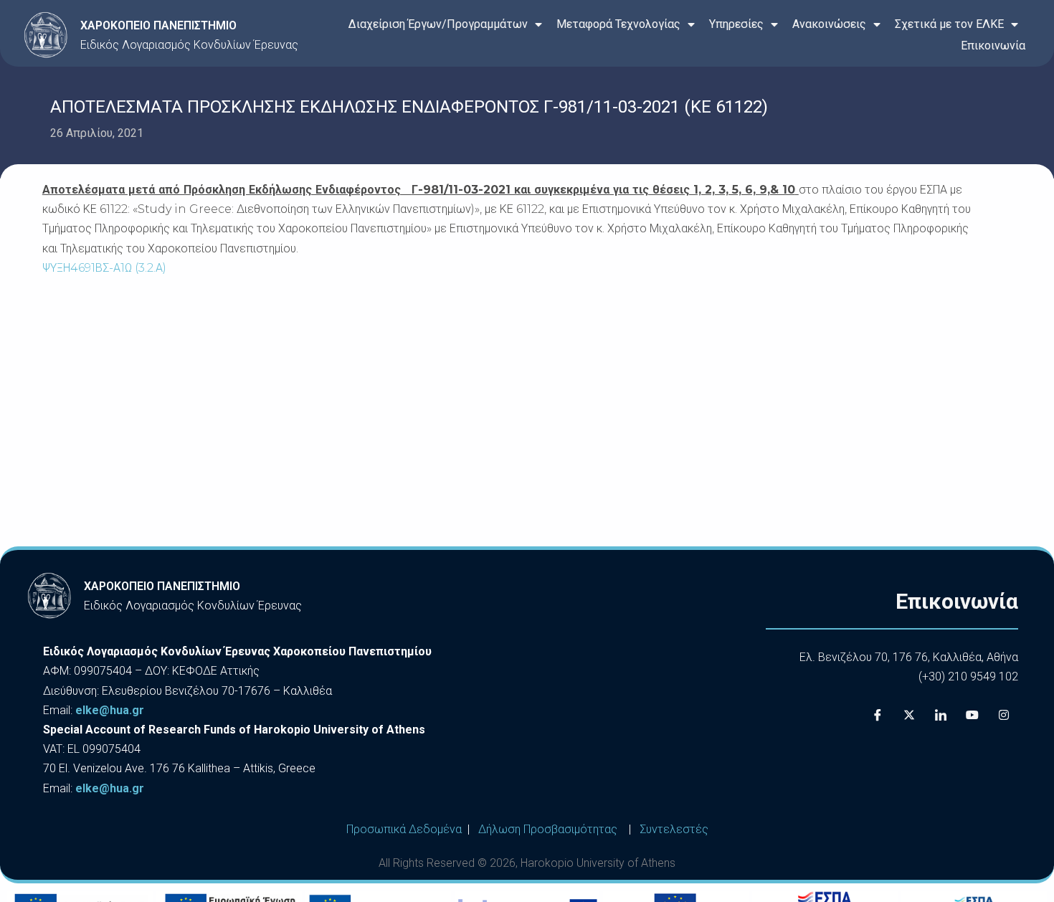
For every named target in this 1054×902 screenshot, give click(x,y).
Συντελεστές (674, 829)
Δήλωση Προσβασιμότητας (547, 829)
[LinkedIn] (940, 715)
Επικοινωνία (993, 45)
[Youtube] (972, 715)
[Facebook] (877, 715)
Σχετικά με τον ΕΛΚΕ (949, 24)
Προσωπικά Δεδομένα (404, 829)
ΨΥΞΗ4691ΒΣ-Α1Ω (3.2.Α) (104, 268)
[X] (909, 715)
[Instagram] (1004, 715)
